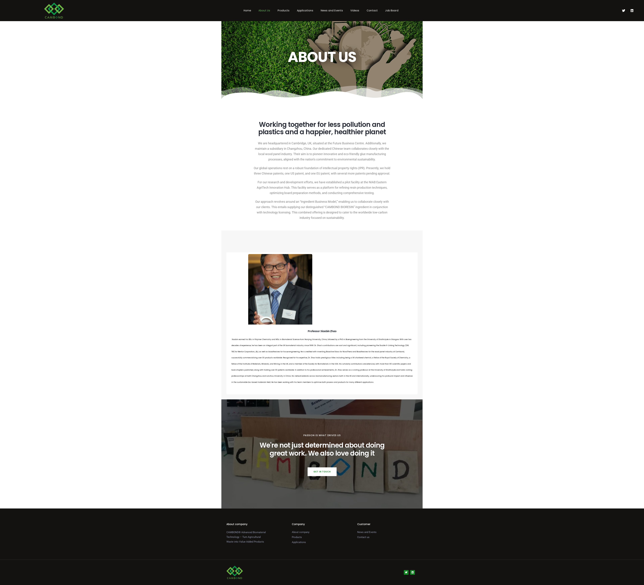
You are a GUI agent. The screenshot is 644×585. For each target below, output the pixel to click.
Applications (305, 10)
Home (247, 10)
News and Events (332, 10)
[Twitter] (623, 10)
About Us (264, 10)
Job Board (391, 10)
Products (283, 10)
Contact (372, 10)
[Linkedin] (632, 10)
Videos (354, 10)
